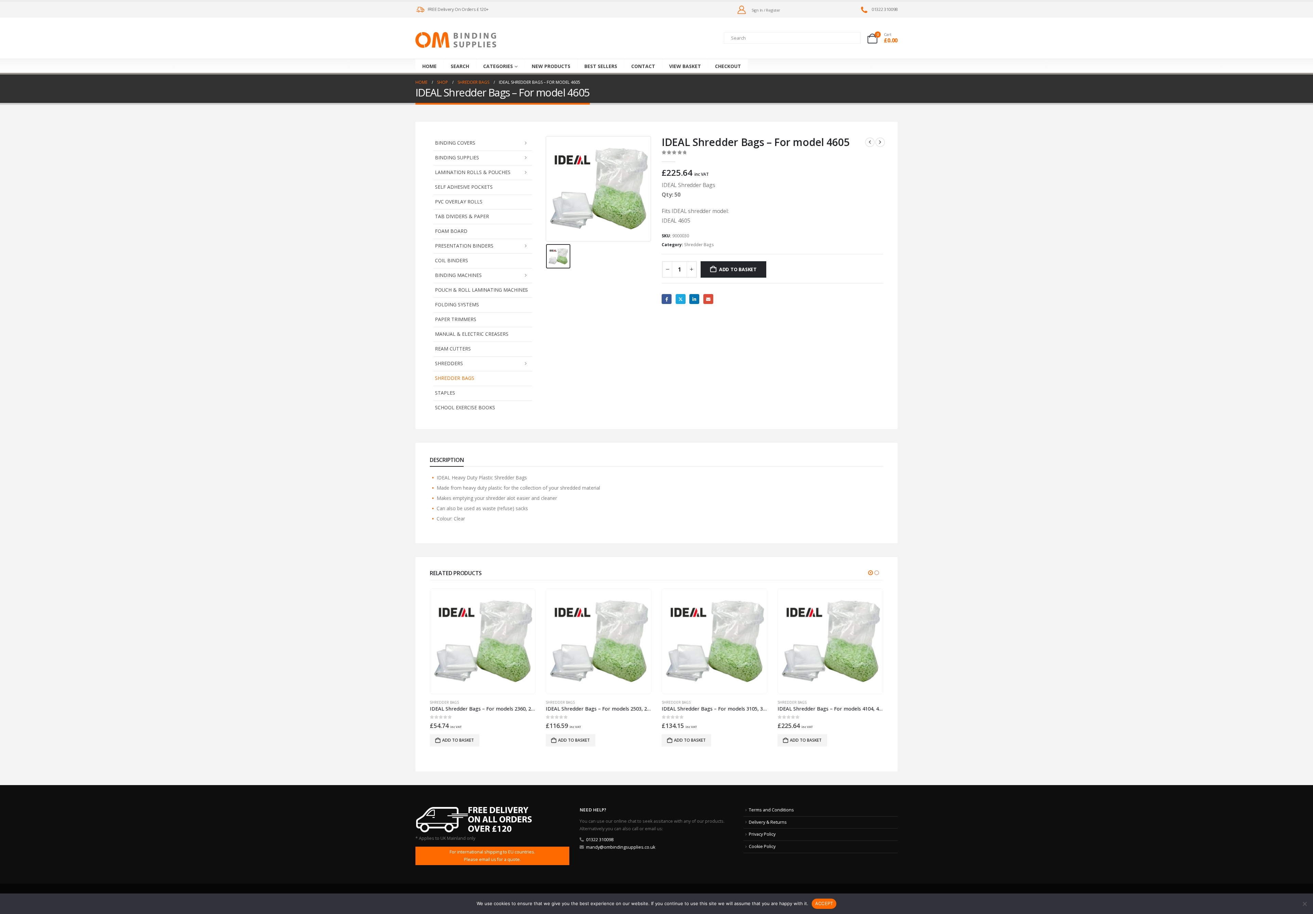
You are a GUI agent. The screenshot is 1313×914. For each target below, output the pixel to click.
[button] (870, 573)
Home (429, 66)
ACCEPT (824, 903)
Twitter (681, 299)
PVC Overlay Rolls (458, 201)
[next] (880, 142)
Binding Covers (455, 143)
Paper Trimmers (455, 319)
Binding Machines (458, 275)
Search (460, 66)
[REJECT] (1304, 903)
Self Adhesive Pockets (464, 187)
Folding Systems (457, 304)
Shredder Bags (454, 378)
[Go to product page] (482, 641)
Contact (643, 66)
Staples (445, 392)
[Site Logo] (455, 40)
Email (708, 299)
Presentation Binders (464, 245)
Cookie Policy (762, 846)
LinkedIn (694, 299)
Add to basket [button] (458, 740)
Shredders (449, 363)
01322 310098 (599, 840)
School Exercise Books (465, 407)
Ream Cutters (453, 348)
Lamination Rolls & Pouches (472, 172)
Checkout (728, 66)
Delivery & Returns (768, 822)
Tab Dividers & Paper (462, 216)
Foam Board (451, 231)
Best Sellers (600, 66)
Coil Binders (451, 260)
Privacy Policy (762, 834)
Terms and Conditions (771, 810)
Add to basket (738, 269)
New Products (551, 66)
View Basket (685, 66)
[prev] (870, 142)
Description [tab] (447, 460)
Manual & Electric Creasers (471, 334)
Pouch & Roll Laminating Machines (481, 290)
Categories (498, 66)
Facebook (667, 299)
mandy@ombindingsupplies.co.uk (620, 847)
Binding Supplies (457, 157)
